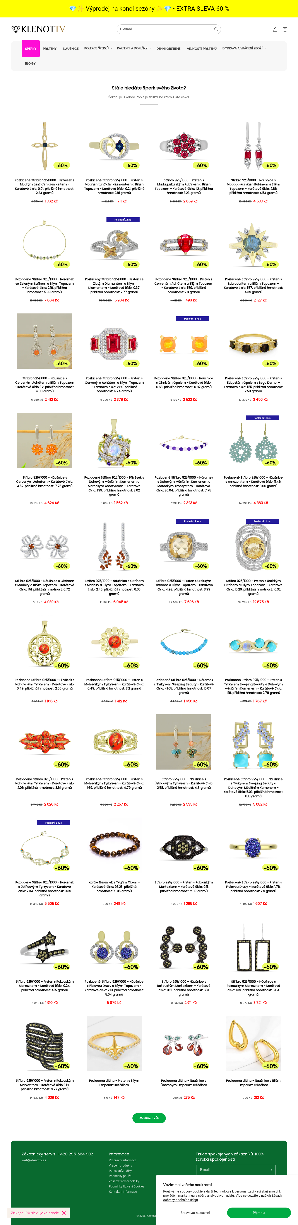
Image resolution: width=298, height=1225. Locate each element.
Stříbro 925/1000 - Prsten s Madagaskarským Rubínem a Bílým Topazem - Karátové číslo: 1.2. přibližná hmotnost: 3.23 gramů (184, 186)
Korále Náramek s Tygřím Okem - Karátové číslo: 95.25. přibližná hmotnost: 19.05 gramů (114, 886)
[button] (98, 48)
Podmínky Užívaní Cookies (126, 1186)
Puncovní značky (120, 1170)
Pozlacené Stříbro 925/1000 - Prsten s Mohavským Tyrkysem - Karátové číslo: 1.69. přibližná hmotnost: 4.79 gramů (114, 783)
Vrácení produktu (120, 1165)
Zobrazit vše (149, 1118)
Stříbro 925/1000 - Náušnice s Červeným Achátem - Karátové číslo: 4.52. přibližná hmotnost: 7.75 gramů (44, 482)
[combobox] (169, 29)
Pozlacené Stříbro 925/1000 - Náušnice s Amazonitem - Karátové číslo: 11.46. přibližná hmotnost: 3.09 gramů (253, 482)
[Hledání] (216, 29)
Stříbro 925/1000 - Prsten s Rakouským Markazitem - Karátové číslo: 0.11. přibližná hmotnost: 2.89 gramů (184, 886)
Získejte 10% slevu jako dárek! (35, 1213)
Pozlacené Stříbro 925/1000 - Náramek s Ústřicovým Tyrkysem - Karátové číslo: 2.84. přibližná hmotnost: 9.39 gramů (44, 888)
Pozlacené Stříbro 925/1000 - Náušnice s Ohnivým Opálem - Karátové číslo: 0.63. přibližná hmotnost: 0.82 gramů (183, 382)
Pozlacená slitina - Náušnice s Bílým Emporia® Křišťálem (253, 1083)
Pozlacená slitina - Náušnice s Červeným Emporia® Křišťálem (184, 1083)
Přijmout (259, 1213)
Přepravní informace (122, 1160)
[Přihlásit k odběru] (270, 1170)
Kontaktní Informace (123, 1191)
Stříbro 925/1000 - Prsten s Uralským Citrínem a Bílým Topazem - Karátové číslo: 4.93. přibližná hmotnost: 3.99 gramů (184, 587)
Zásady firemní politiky (124, 1181)
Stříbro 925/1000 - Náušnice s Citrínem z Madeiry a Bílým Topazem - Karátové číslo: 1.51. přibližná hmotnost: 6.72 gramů (44, 587)
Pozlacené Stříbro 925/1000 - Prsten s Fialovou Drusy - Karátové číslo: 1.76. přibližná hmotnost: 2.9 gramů (253, 886)
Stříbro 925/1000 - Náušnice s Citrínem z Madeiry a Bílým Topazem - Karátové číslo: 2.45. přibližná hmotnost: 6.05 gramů (114, 587)
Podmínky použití (120, 1176)
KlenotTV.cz (154, 1215)
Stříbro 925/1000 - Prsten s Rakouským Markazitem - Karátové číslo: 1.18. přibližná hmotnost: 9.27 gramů (44, 1085)
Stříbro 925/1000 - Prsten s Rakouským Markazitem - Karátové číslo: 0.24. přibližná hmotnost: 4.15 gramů (44, 986)
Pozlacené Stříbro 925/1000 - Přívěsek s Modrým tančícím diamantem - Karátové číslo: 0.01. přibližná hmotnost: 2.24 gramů (44, 186)
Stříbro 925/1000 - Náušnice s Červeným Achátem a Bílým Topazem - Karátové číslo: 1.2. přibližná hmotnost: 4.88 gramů (44, 384)
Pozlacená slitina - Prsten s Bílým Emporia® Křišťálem (114, 1083)
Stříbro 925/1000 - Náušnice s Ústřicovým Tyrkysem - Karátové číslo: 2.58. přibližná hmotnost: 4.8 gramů (184, 783)
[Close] (64, 1213)
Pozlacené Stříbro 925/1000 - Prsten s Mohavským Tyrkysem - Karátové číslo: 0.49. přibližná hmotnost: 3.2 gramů (114, 684)
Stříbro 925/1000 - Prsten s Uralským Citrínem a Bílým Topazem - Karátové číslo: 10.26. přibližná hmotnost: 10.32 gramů (253, 587)
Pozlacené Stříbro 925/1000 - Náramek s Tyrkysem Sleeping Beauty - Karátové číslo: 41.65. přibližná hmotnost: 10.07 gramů (184, 686)
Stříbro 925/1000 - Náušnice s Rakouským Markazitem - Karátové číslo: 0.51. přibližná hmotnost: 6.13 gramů (184, 988)
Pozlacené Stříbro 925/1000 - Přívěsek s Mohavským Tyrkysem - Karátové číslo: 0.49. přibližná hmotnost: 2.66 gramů (44, 684)
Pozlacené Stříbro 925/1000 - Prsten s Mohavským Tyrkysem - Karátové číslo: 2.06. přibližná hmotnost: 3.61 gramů (44, 783)
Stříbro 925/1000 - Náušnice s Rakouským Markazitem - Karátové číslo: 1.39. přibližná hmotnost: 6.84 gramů (253, 988)
